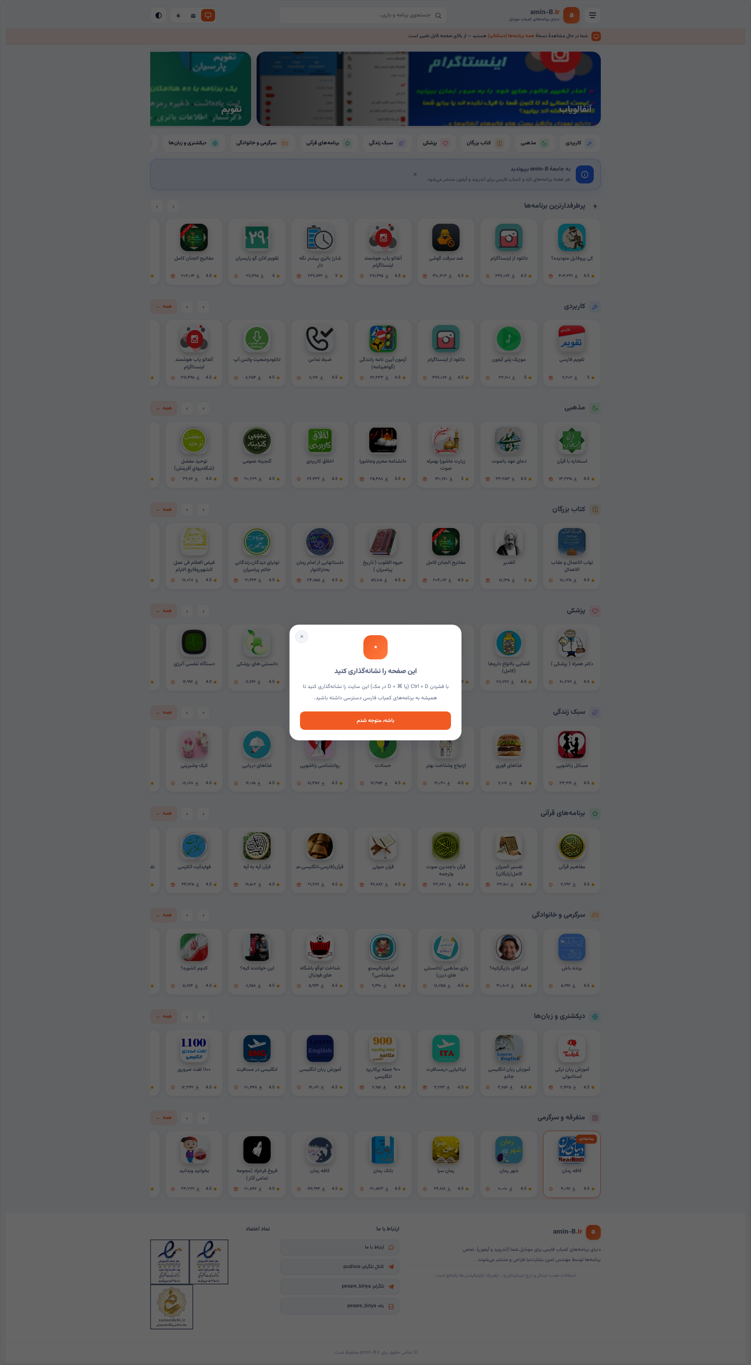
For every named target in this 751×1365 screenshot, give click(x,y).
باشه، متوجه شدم (375, 721)
